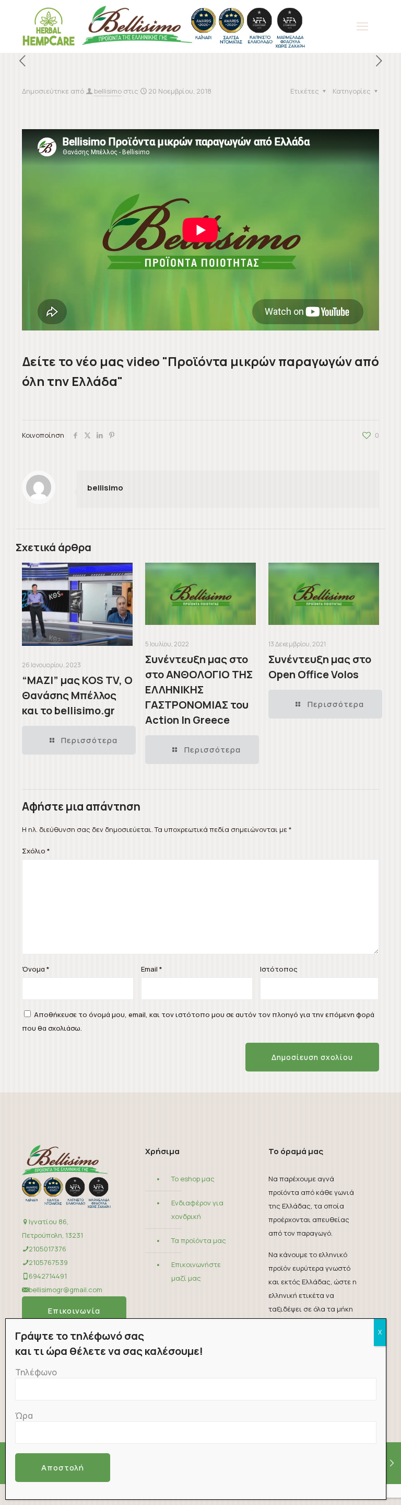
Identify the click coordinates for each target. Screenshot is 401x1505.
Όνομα (36, 969)
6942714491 (48, 1276)
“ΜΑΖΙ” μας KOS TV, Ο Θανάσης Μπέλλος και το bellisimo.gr (77, 695)
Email (151, 969)
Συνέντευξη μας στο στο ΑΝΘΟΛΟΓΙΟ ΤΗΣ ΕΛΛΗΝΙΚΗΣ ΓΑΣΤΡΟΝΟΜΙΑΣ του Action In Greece (199, 689)
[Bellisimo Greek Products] (163, 26)
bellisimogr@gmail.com (65, 1289)
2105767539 (48, 1262)
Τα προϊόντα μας (198, 1240)
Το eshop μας (193, 1178)
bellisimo (108, 91)
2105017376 (47, 1248)
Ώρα (24, 1415)
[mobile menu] (362, 26)
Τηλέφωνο (36, 1372)
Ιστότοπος (279, 969)
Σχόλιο (36, 851)
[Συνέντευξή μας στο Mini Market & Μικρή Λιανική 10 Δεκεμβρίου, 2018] (392, 1463)
